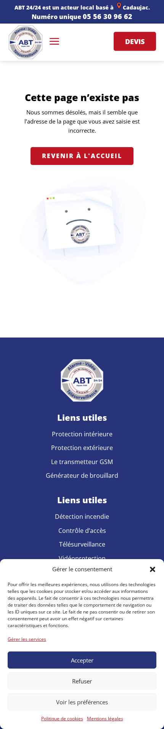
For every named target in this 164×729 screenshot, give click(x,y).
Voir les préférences (82, 702)
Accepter (82, 660)
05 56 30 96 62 (107, 16)
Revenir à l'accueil (82, 156)
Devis (135, 41)
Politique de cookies (62, 718)
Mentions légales (105, 718)
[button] (152, 569)
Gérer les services (27, 639)
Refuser (82, 681)
